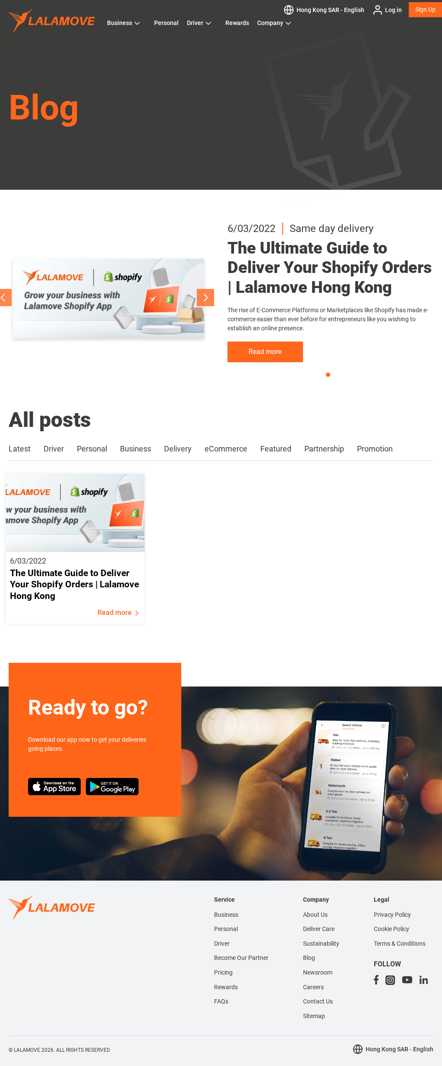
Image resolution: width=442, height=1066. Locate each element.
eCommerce (226, 448)
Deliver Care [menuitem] (319, 928)
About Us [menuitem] (315, 914)
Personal (166, 22)
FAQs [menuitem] (221, 1001)
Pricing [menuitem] (223, 972)
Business (119, 22)
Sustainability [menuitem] (321, 943)
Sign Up (425, 9)
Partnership (324, 448)
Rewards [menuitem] (226, 987)
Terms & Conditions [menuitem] (400, 943)
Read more (265, 352)
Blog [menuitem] (309, 957)
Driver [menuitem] (222, 943)
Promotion (375, 448)
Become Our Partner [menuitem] (241, 957)
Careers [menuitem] (313, 987)
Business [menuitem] (226, 914)
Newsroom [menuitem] (317, 972)
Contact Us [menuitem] (318, 1001)
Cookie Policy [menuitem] (391, 928)
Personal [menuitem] (226, 928)
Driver (195, 22)
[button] (205, 297)
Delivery (178, 448)
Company (270, 22)
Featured (275, 448)
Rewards (237, 22)
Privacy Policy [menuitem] (392, 914)
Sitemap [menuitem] (314, 1016)
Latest (20, 448)
